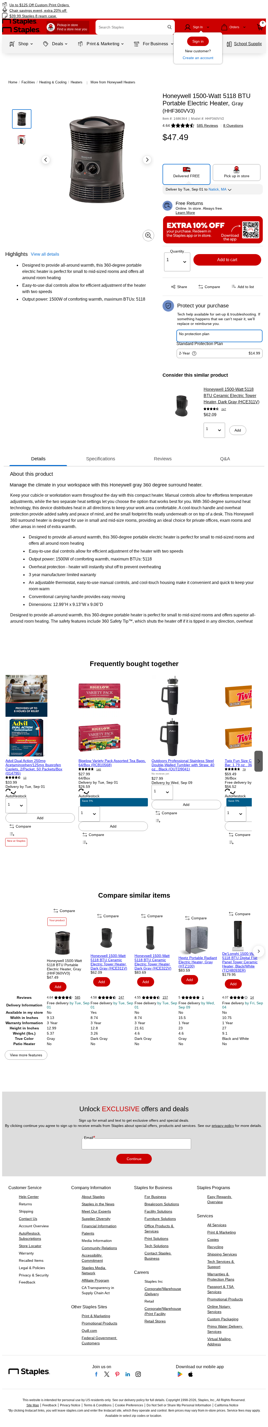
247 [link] (223, 409)
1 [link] (203, 997)
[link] (68, 5)
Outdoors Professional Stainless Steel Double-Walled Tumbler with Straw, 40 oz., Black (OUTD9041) (183, 765)
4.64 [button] (166, 125)
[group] (40, 760)
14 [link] (252, 997)
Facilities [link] (28, 82)
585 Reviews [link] (207, 125)
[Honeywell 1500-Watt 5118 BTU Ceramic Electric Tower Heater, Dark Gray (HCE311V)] (181, 406)
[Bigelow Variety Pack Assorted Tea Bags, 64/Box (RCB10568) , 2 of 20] (113, 717)
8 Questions (233, 125)
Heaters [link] (76, 82)
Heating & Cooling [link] (52, 82)
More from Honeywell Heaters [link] (113, 82)
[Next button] (147, 159)
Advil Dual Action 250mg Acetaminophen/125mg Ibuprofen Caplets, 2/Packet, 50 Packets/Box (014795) (33, 767)
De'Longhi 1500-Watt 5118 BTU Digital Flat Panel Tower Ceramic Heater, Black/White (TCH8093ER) (240, 962)
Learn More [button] (185, 212)
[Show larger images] (148, 235)
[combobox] (135, 27)
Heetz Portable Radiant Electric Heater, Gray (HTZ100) (197, 962)
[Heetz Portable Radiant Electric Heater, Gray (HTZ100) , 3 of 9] (199, 940)
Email (89, 1137)
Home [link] (12, 82)
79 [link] (244, 769)
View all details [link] (45, 254)
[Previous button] (45, 159)
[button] (169, 27)
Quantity (177, 251)
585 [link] (77, 997)
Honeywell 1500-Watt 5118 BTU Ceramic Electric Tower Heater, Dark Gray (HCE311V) (231, 395)
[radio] (187, 172)
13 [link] (24, 777)
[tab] (38, 458)
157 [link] (165, 997)
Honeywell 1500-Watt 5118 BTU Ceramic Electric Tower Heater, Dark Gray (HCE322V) (153, 962)
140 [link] (98, 769)
